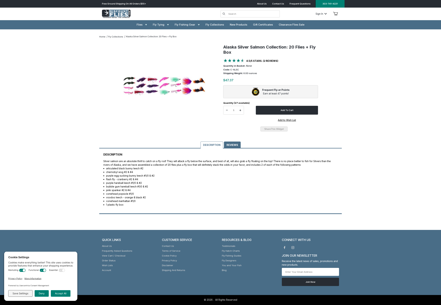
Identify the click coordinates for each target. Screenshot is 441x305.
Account (106, 270)
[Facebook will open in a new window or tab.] (284, 247)
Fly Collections (115, 36)
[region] (106, 85)
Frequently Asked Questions (117, 250)
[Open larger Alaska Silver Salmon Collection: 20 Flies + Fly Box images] (164, 86)
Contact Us (278, 3)
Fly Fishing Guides (231, 255)
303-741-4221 (330, 3)
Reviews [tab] (232, 144)
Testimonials (228, 246)
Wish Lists (107, 265)
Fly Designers (229, 260)
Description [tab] (211, 144)
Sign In (319, 13)
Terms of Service (171, 250)
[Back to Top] (430, 283)
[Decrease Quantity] (226, 110)
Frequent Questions (300, 3)
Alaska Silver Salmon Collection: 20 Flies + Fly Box (151, 36)
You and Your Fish (232, 265)
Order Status (109, 260)
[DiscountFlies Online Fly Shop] (116, 13)
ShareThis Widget (274, 129)
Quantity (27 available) (236, 102)
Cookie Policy (169, 255)
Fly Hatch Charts (231, 250)
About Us (262, 3)
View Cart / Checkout (113, 255)
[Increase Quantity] (240, 110)
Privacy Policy (169, 260)
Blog (224, 270)
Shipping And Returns (173, 270)
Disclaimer (167, 265)
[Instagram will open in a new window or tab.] (293, 247)
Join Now (310, 281)
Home (102, 36)
